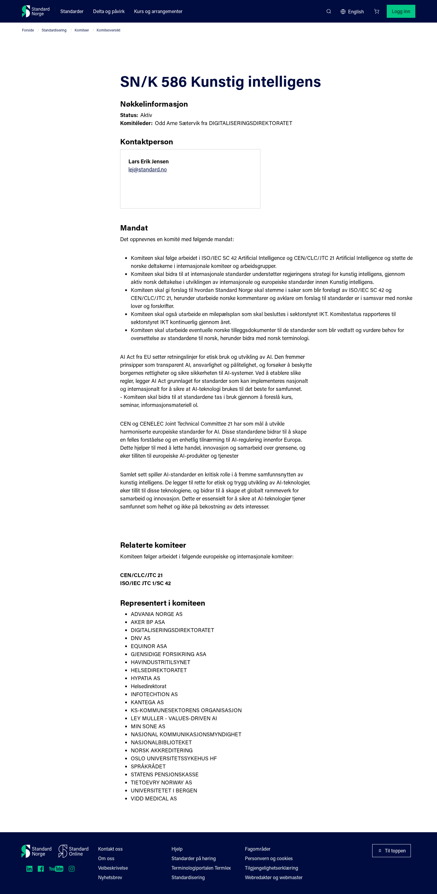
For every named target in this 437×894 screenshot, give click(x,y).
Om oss (106, 858)
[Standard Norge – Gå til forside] (35, 11)
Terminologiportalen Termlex (201, 868)
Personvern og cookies (269, 858)
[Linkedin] (29, 868)
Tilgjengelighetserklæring (271, 868)
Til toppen (395, 850)
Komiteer (82, 30)
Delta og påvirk (109, 11)
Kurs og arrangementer (158, 11)
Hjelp (177, 849)
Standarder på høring (194, 858)
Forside (28, 30)
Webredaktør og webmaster (274, 877)
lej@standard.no (147, 169)
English (356, 11)
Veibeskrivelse (113, 868)
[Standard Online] (73, 851)
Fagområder (258, 849)
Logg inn (401, 11)
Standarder (72, 11)
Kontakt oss (110, 849)
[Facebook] (40, 868)
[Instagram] (71, 868)
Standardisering (54, 30)
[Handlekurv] (376, 11)
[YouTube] (56, 868)
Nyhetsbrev (110, 877)
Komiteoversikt (108, 30)
